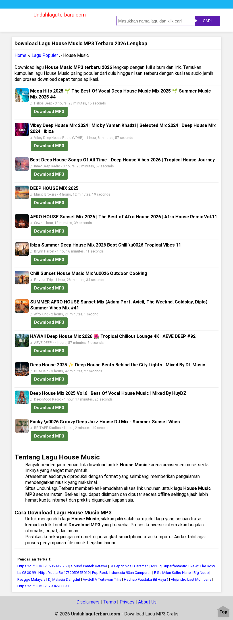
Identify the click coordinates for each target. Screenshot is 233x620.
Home (20, 55)
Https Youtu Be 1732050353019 (64, 572)
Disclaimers (87, 602)
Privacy (127, 602)
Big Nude (201, 572)
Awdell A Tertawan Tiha (102, 579)
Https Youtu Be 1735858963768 (42, 566)
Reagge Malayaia (31, 579)
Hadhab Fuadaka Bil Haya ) (146, 579)
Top (223, 612)
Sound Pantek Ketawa (89, 566)
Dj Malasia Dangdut (64, 579)
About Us (147, 602)
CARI (207, 21)
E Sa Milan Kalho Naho (172, 572)
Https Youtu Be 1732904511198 (42, 586)
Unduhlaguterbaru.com (60, 15)
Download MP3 (49, 111)
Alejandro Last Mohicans (191, 579)
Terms (109, 602)
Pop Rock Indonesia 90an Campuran (121, 572)
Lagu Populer (45, 55)
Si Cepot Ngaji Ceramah (129, 566)
